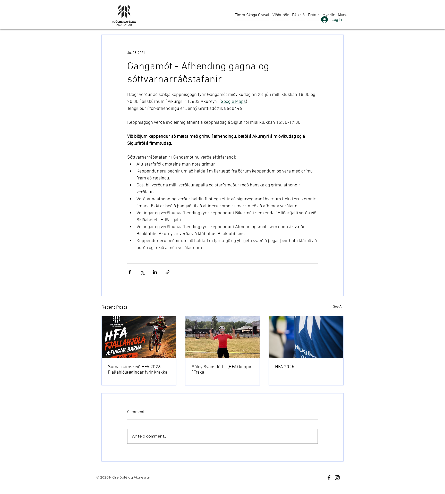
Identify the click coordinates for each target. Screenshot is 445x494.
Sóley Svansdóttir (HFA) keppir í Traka (222, 369)
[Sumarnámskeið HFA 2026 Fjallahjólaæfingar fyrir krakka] (139, 337)
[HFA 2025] (306, 337)
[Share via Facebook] (129, 272)
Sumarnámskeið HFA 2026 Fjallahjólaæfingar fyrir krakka (137, 369)
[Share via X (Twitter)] (142, 272)
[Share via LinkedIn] (154, 272)
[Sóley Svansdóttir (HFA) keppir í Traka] (222, 337)
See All (338, 306)
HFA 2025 (284, 367)
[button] (280, 15)
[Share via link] (167, 272)
